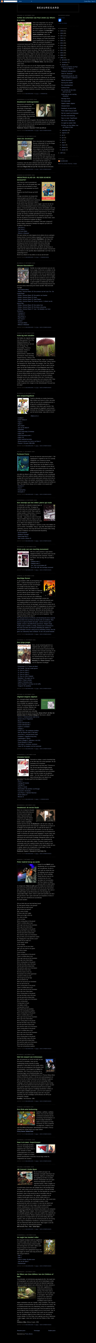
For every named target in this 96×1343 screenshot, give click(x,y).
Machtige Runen (23, 578)
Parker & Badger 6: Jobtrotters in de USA (29, 740)
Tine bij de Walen (22, 231)
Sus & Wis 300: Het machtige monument (42, 567)
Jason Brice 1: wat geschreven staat (28, 734)
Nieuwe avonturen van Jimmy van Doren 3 (29, 441)
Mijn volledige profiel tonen (67, 163)
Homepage (37, 1330)
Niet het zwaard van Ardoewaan (29, 1057)
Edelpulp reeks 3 (35, 563)
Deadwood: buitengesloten (28, 102)
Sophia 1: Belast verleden (25, 680)
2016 (61, 38)
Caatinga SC (21, 785)
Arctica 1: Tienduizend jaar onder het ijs (28, 717)
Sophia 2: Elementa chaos (25, 682)
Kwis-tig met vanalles (25, 335)
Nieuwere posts (21, 1330)
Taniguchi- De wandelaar (24, 686)
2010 (61, 53)
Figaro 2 (20, 423)
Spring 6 (20, 321)
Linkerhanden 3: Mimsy (24, 738)
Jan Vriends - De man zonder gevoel (28, 668)
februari (64, 147)
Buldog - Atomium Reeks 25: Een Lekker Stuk (30, 305)
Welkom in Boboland (23, 233)
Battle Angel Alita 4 (23, 536)
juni (63, 137)
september (65, 130)
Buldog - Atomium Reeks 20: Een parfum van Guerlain (32, 295)
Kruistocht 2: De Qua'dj (24, 791)
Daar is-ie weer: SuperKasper (28, 1142)
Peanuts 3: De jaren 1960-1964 (26, 443)
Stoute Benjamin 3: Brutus (25, 742)
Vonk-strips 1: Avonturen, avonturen (27, 744)
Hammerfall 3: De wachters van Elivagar (29, 789)
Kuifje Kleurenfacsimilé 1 (24, 435)
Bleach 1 (20, 781)
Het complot (21, 425)
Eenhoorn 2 (21, 486)
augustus (64, 132)
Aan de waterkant (22, 532)
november (65, 62)
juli (63, 135)
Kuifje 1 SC (21, 437)
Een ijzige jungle (23, 642)
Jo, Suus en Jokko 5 (23, 674)
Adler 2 (20, 1257)
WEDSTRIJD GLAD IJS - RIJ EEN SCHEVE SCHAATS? (34, 179)
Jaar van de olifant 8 (23, 427)
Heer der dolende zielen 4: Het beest (28, 732)
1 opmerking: (44, 93)
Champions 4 (21, 313)
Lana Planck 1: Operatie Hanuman (27, 792)
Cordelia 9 (20, 418)
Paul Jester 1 (21, 229)
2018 (61, 33)
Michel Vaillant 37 (22, 794)
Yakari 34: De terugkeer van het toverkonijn (29, 746)
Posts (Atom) (29, 1334)
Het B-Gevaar (61, 17)
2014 (61, 43)
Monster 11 (21, 796)
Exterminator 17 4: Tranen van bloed (28, 666)
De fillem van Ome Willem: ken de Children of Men (35, 1275)
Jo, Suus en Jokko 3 (23, 670)
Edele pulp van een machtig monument (32, 549)
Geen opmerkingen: (46, 130)
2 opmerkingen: (45, 257)
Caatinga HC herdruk (23, 783)
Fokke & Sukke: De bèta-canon (26, 1259)
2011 (61, 50)
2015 (61, 40)
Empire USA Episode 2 (24, 724)
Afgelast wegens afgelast (27, 697)
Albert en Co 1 (35, 416)
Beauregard (48, 7)
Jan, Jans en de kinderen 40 (38, 565)
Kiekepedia (21, 429)
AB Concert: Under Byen (27, 1169)
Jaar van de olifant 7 (23, 1261)
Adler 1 (20, 1255)
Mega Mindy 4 (22, 317)
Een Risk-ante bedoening (27, 1109)
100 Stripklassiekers (23, 289)
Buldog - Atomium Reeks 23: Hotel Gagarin (29, 299)
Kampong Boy (22, 490)
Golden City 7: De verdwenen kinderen (28, 730)
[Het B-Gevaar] (59, 21)
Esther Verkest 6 (22, 419)
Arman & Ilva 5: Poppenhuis (25, 719)
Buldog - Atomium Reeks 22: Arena (27, 297)
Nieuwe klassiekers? (25, 265)
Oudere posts (52, 1330)
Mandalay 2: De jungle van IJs (26, 678)
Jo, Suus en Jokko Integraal (25, 676)
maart (63, 145)
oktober (64, 64)
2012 (61, 48)
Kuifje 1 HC (21, 433)
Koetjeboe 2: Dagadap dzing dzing (27, 736)
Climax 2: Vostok (22, 787)
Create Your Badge (62, 23)
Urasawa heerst (23, 757)
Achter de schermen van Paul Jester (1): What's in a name (36, 19)
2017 (61, 35)
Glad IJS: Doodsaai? (25, 139)
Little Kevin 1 (21, 227)
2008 (61, 57)
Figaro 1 (20, 421)
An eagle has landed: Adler (28, 1237)
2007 (61, 153)
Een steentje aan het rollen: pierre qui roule (34, 503)
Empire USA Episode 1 (24, 722)
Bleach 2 (20, 721)
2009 (61, 55)
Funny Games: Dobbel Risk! (25, 1131)
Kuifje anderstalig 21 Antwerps (26, 431)
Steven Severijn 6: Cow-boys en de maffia (29, 684)
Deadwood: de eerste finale (28, 808)
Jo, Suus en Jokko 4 (23, 672)
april (63, 142)
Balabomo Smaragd (23, 534)
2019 (61, 31)
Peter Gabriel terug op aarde (28, 862)
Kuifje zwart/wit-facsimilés (25, 439)
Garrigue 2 (20, 728)
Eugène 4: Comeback (24, 726)
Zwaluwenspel (21, 1263)
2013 (61, 45)
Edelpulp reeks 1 (35, 561)
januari (64, 150)
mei (63, 140)
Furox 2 (20, 488)
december (65, 60)
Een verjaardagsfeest (25, 396)
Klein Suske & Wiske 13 (24, 538)
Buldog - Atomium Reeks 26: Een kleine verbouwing (32, 307)
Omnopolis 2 (21, 492)
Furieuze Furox (23, 454)
